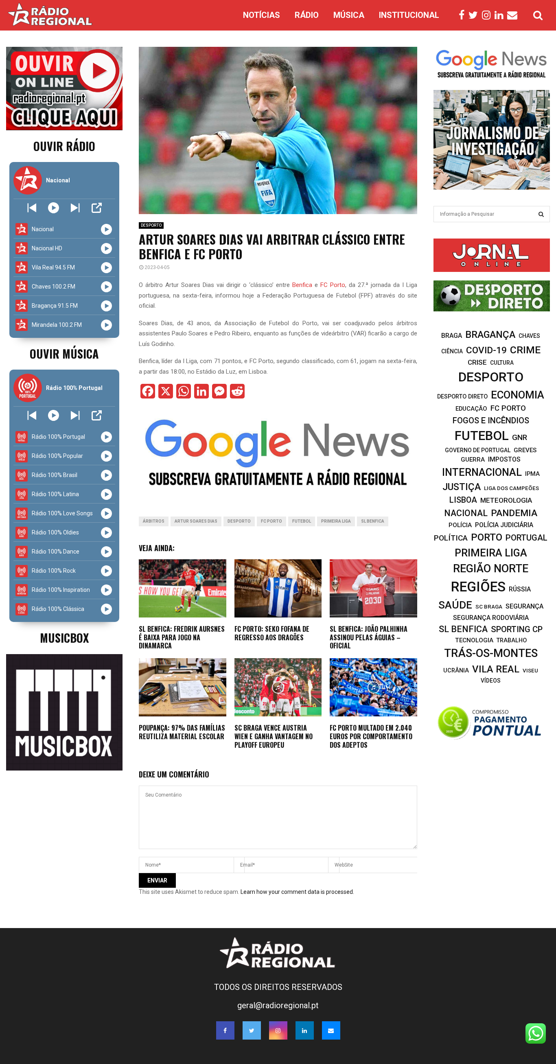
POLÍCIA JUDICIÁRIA (504, 525)
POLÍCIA (460, 525)
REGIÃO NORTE (490, 568)
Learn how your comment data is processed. (297, 892)
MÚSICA (348, 15)
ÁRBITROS (153, 521)
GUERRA (473, 459)
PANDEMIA (514, 513)
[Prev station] (75, 208)
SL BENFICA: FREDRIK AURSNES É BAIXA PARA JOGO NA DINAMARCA (182, 637)
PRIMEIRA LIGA (336, 521)
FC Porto (332, 285)
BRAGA (451, 335)
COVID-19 (486, 350)
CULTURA (502, 362)
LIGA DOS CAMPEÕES (511, 488)
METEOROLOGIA (506, 500)
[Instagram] (488, 15)
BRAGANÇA (490, 334)
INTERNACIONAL (482, 472)
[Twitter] (475, 15)
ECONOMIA (517, 395)
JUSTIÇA (461, 487)
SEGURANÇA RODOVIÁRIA (491, 618)
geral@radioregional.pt (278, 1005)
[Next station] (32, 208)
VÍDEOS (491, 680)
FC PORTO (271, 521)
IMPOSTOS (504, 459)
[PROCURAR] (541, 214)
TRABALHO (512, 640)
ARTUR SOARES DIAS (196, 521)
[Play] (53, 208)
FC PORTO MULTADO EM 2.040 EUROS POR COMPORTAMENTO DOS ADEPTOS (371, 736)
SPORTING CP (517, 629)
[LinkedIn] (501, 15)
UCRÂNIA (456, 670)
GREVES (525, 450)
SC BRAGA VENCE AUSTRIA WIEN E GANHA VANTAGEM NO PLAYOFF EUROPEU (273, 736)
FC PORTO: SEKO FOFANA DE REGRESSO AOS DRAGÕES (271, 633)
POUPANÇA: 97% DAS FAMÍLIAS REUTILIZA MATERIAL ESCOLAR (182, 732)
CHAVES (529, 336)
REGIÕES (478, 587)
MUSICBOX (64, 637)
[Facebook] (463, 15)
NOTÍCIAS (261, 15)
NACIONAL (466, 513)
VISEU (530, 671)
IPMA (532, 473)
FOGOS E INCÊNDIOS (491, 420)
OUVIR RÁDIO (64, 146)
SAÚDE (455, 605)
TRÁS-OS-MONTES (491, 653)
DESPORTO (151, 225)
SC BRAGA (488, 606)
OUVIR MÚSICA (64, 353)
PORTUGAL (526, 538)
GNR (519, 437)
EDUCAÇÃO (471, 408)
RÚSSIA (520, 589)
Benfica (302, 285)
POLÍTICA (451, 538)
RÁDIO (307, 15)
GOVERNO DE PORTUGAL (477, 450)
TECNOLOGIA (474, 640)
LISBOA (463, 500)
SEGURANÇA (524, 606)
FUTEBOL (301, 521)
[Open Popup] (96, 208)
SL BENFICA (372, 521)
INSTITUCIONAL (409, 15)
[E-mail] (514, 15)
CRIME (525, 350)
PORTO (486, 537)
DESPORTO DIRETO (462, 396)
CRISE (477, 362)
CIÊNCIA (452, 351)
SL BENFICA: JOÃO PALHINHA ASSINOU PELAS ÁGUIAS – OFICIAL (368, 637)
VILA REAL (495, 669)
